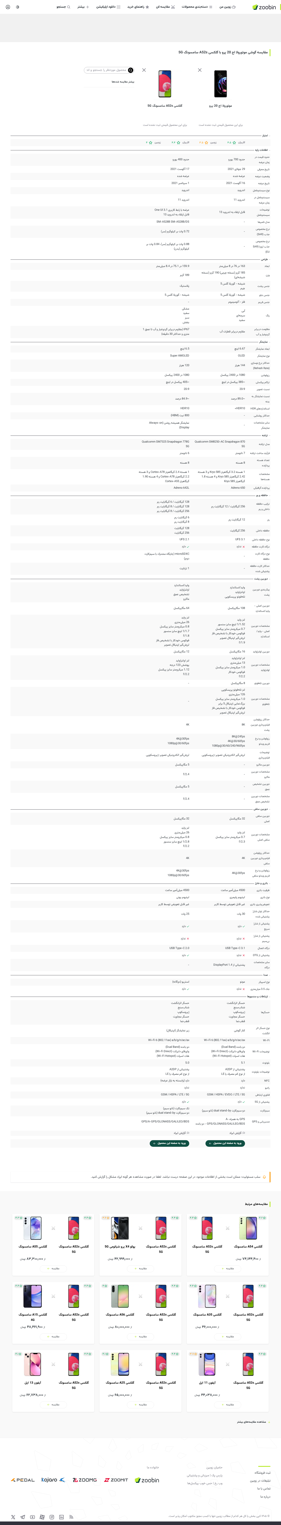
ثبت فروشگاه (262, 1473)
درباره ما (265, 1497)
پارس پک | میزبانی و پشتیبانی (204, 1475)
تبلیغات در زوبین (260, 1481)
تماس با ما (263, 1489)
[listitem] (228, 1245)
